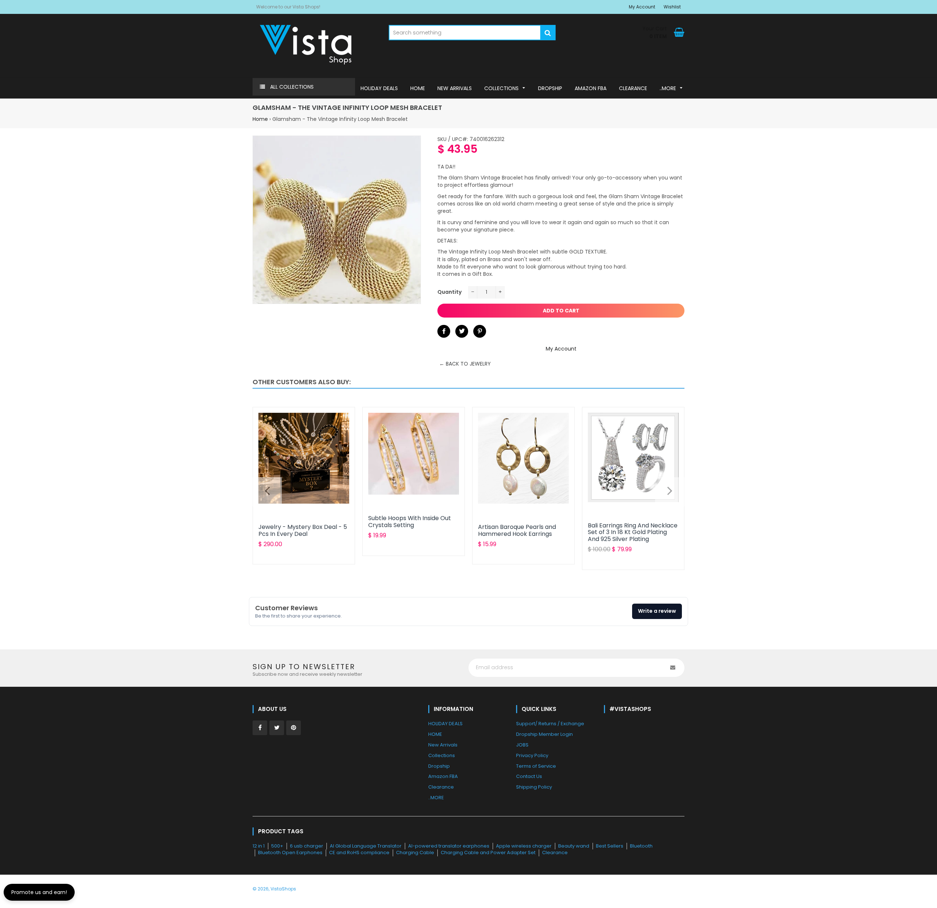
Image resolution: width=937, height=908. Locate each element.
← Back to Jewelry (465, 363)
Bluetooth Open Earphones (290, 852)
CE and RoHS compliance (359, 852)
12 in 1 (259, 845)
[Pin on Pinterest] (479, 331)
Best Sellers (609, 845)
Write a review (657, 611)
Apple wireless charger (524, 845)
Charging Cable (415, 852)
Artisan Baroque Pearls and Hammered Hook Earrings (517, 530)
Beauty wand (573, 845)
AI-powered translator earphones (448, 845)
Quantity (449, 292)
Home (260, 119)
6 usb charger (306, 845)
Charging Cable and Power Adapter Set (488, 852)
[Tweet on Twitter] (461, 331)
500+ (277, 845)
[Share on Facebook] (443, 331)
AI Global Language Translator (366, 845)
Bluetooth (641, 845)
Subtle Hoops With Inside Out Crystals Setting (409, 521)
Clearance (555, 852)
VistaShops (283, 889)
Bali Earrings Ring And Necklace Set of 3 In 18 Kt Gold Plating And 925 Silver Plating (632, 532)
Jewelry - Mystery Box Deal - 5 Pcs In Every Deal (302, 530)
